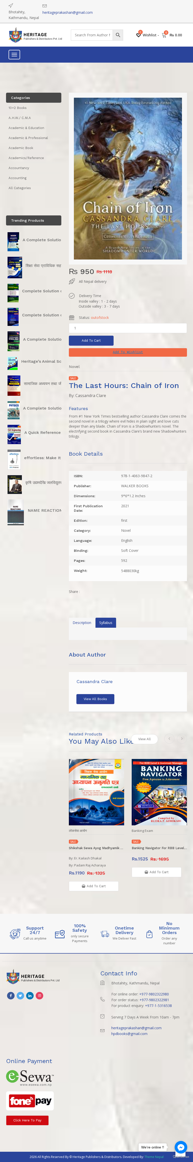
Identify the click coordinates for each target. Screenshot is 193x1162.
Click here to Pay (27, 1120)
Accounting (17, 178)
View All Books (95, 699)
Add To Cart (91, 340)
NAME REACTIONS (46, 510)
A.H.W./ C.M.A (20, 118)
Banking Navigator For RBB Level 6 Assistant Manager (159, 848)
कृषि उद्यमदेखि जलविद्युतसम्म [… (48, 482)
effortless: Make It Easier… (50, 457)
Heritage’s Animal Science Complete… (58, 361)
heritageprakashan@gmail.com (67, 12)
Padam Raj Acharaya (90, 865)
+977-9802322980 (154, 994)
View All (144, 739)
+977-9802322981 (154, 999)
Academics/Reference (26, 158)
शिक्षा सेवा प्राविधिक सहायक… (48, 265)
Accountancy (19, 168)
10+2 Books (18, 108)
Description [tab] (82, 622)
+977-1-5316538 (158, 1005)
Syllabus (105, 622)
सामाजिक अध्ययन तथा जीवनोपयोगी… (51, 383)
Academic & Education (26, 128)
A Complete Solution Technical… (54, 239)
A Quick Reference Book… (50, 432)
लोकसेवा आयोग (78, 830)
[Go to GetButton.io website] (181, 1156)
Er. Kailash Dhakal (88, 858)
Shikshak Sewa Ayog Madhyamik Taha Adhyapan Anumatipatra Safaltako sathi (96, 848)
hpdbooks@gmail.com (129, 1033)
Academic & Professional (28, 138)
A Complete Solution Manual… (53, 339)
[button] (128, 352)
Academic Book (21, 148)
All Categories (20, 188)
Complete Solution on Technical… (55, 291)
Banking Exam (142, 830)
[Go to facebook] (181, 1147)
